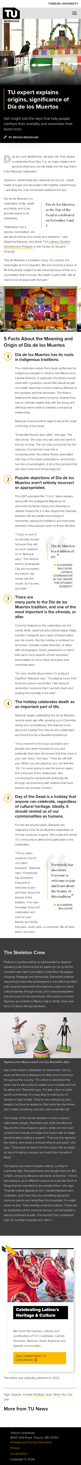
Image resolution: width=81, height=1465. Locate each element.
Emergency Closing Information (31, 1442)
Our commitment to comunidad (31, 1358)
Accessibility (18, 1454)
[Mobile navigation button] (75, 14)
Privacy (15, 1448)
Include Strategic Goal (37, 1394)
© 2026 (29, 1459)
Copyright (16, 1459)
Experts (16, 1394)
